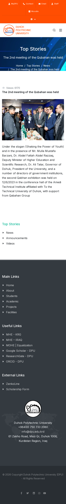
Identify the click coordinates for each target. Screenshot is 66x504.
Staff (56, 4)
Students (11, 296)
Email (43, 4)
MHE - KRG (13, 334)
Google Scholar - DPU (20, 350)
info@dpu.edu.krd (33, 431)
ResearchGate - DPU (19, 356)
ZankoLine (12, 383)
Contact (29, 4)
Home (19, 65)
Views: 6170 (13, 87)
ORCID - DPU (15, 361)
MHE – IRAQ (14, 340)
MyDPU (14, 4)
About (10, 290)
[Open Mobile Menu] (60, 30)
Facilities (11, 312)
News (46, 65)
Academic (12, 301)
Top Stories (33, 65)
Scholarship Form (17, 389)
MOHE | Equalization (19, 345)
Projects (11, 306)
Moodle (34, 11)
